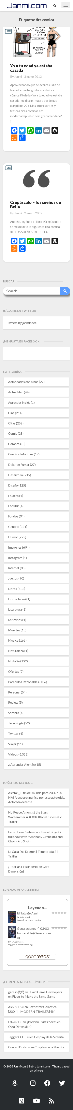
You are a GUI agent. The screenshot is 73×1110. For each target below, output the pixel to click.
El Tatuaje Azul (27, 913)
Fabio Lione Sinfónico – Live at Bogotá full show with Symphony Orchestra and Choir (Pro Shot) (35, 836)
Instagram (15, 558)
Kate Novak (25, 917)
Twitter (13, 733)
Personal (14, 692)
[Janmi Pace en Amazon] (15, 1081)
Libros (12, 589)
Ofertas (13, 671)
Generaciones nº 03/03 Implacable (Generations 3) (34, 933)
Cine (11, 413)
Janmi (18, 76)
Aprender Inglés (19, 402)
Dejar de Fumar (18, 464)
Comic (12, 433)
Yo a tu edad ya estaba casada (31, 68)
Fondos (13, 516)
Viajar (12, 744)
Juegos (13, 578)
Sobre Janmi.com (39, 1066)
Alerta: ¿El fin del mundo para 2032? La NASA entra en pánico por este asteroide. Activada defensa (36, 797)
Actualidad (15, 392)
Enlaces (13, 496)
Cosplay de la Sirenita (49, 1037)
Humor (13, 537)
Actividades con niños (23, 382)
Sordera (13, 713)
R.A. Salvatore (17, 941)
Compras (14, 444)
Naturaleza (16, 651)
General (13, 526)
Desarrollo (15, 475)
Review (13, 702)
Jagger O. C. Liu (19, 1037)
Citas (11, 423)
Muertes (14, 630)
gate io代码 (16, 992)
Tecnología (16, 723)
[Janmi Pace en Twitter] (62, 1081)
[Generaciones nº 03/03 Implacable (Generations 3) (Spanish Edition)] (12, 933)
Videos (13, 754)
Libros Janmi (17, 599)
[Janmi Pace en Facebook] (47, 1081)
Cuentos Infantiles (20, 454)
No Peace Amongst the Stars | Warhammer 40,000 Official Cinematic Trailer (35, 816)
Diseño (13, 485)
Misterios (15, 620)
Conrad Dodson (19, 1047)
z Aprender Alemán (21, 764)
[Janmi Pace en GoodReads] (21, 1098)
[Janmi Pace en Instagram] (33, 1081)
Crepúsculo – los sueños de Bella (35, 204)
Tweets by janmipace (21, 323)
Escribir (13, 506)
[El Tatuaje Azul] (12, 919)
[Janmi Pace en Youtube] (36, 1098)
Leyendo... (37, 907)
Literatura (15, 609)
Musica (13, 640)
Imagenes (14, 547)
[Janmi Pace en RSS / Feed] (51, 1098)
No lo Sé (14, 661)
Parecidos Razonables (23, 682)
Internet (13, 568)
